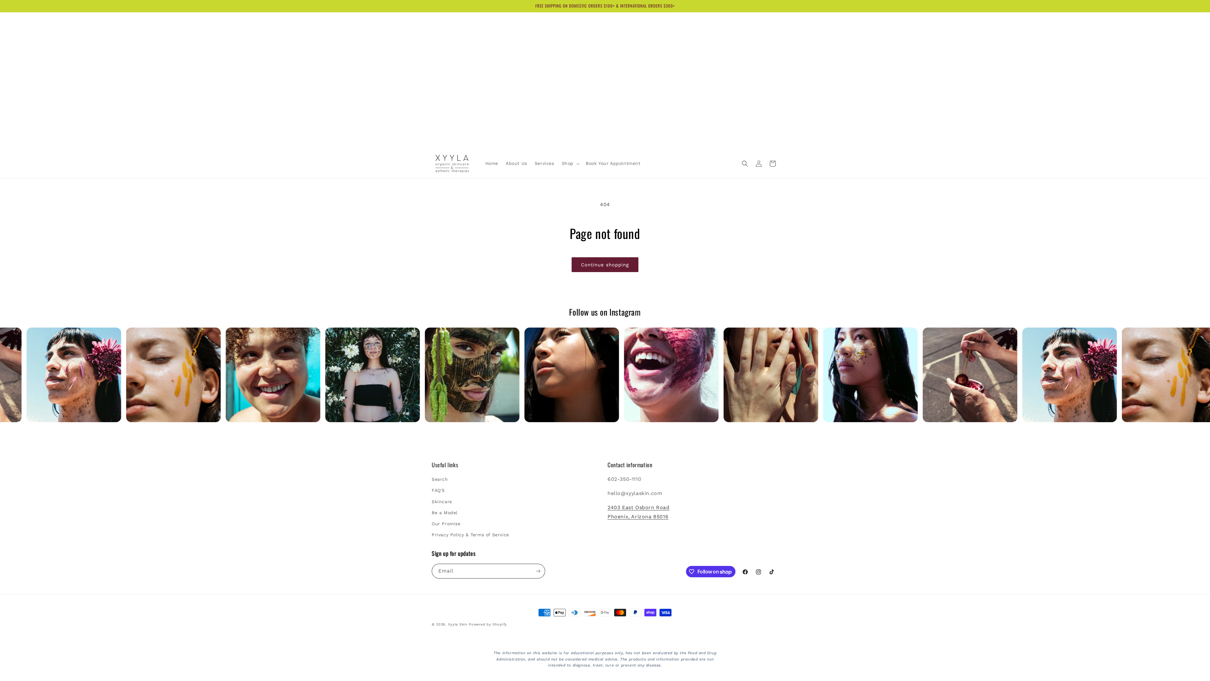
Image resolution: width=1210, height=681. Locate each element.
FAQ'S (438, 490)
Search (440, 479)
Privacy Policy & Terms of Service (470, 534)
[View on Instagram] (97, 375)
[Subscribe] (538, 571)
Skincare (442, 501)
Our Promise (446, 523)
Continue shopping (605, 265)
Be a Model (445, 512)
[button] (570, 163)
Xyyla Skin (458, 624)
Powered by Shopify (488, 624)
